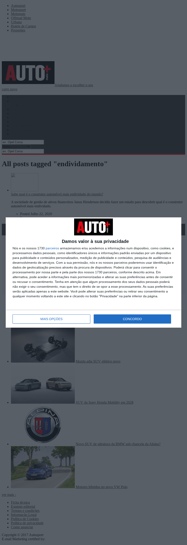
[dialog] (93, 272)
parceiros (52, 248)
